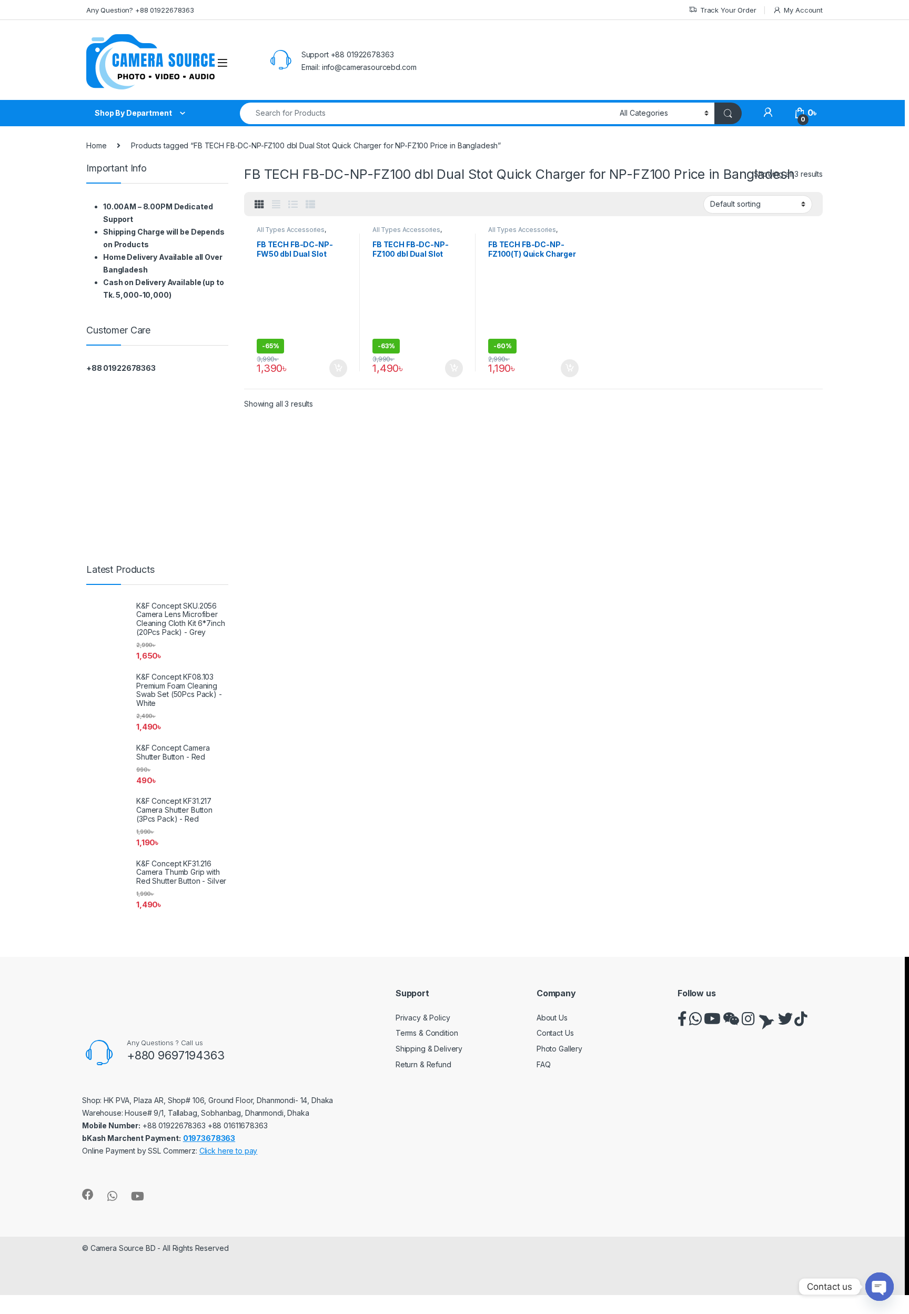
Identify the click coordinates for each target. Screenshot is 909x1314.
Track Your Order (728, 10)
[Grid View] (259, 204)
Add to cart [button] (338, 328)
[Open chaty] (879, 1286)
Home (96, 145)
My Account (803, 10)
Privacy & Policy (423, 1017)
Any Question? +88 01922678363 (140, 10)
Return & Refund (423, 1064)
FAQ (544, 1064)
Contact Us (555, 1032)
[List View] (293, 204)
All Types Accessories (291, 230)
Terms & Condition (427, 1032)
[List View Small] (310, 204)
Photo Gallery (559, 1048)
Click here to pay (228, 1150)
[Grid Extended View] (276, 204)
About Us (552, 1017)
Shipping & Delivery (429, 1048)
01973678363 (209, 1138)
